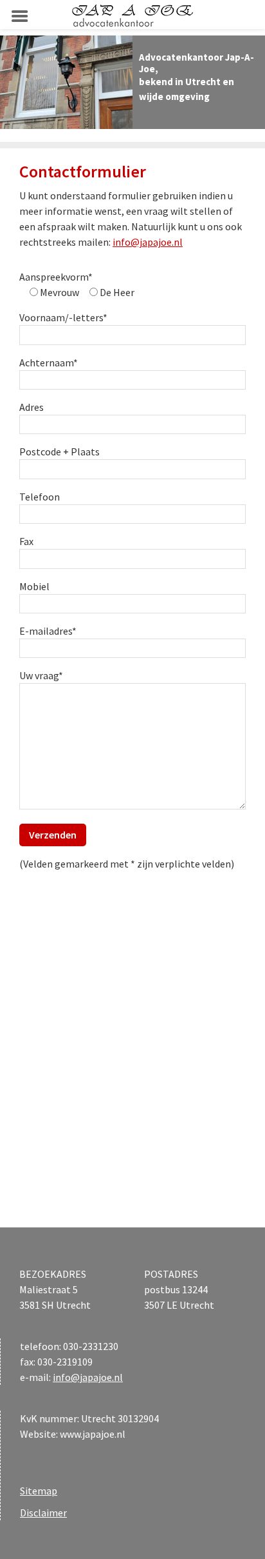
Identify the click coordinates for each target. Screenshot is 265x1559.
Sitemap (38, 1490)
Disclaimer (43, 1512)
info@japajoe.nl (148, 241)
